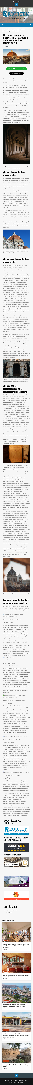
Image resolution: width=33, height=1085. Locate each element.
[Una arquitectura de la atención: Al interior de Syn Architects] (16, 1053)
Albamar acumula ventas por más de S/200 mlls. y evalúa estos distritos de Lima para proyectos (15, 1005)
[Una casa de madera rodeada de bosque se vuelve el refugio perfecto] (16, 963)
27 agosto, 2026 (6, 1038)
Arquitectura (5, 940)
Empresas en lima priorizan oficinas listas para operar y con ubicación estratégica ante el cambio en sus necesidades (16, 945)
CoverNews (12, 1082)
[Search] (30, 25)
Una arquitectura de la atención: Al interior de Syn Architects (15, 1065)
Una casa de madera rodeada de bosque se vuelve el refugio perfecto (16, 976)
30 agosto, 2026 (6, 949)
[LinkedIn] (16, 4)
